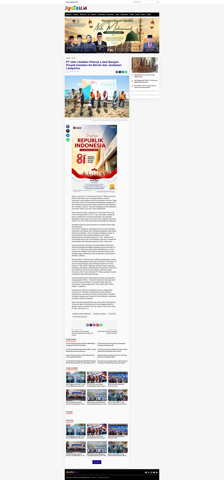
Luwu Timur (112, 314)
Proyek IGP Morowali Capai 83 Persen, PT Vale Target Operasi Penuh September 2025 (112, 356)
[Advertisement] (123, 151)
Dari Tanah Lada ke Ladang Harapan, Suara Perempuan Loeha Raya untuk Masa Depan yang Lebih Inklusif (112, 361)
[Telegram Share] (123, 72)
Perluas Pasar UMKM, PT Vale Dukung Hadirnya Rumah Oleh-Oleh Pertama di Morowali (117, 403)
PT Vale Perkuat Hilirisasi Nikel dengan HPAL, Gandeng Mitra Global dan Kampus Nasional (81, 350)
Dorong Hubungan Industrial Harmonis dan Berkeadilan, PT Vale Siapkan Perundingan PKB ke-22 (75, 403)
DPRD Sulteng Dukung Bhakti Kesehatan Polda (116, 385)
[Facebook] (87, 325)
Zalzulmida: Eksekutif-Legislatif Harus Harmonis (107, 331)
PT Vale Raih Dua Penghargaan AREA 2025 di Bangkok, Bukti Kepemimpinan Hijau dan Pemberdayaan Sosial (81, 361)
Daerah (67, 72)
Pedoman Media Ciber (103, 477)
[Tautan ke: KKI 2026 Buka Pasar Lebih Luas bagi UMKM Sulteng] (145, 65)
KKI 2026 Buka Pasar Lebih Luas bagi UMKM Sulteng (144, 75)
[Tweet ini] (120, 72)
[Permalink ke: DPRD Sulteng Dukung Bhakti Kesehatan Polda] (118, 377)
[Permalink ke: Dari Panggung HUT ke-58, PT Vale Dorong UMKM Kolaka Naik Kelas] (76, 377)
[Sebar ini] (116, 72)
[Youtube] (97, 325)
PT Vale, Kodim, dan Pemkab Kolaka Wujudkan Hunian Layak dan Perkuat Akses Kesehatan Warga (97, 385)
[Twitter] (91, 325)
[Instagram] (94, 325)
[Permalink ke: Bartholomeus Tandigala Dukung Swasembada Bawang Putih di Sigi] (97, 395)
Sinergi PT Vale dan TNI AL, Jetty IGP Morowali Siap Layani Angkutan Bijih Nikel (80, 356)
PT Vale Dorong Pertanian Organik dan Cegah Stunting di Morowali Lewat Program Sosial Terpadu (112, 350)
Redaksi (94, 477)
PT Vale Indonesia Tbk (80, 316)
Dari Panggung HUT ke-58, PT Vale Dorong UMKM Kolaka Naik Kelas (75, 385)
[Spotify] (101, 325)
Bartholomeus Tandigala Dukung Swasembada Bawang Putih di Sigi (96, 403)
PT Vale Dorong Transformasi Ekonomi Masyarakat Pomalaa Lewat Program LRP (111, 344)
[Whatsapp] (126, 72)
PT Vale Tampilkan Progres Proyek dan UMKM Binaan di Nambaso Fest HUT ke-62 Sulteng (80, 344)
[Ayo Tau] (76, 8)
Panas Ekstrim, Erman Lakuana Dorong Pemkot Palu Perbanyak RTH (145, 86)
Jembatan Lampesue (99, 314)
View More (97, 462)
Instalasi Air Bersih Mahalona (82, 314)
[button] (157, 2)
